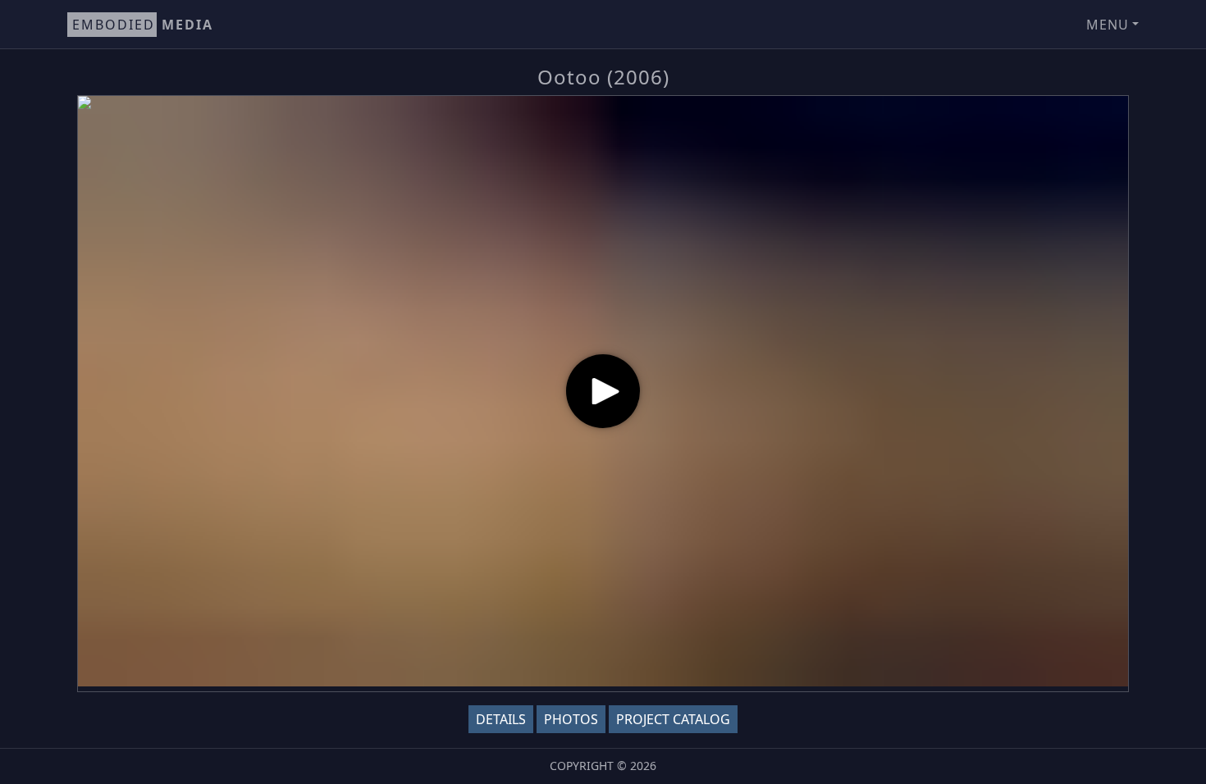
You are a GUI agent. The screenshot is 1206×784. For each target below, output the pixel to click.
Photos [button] (571, 719)
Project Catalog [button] (673, 719)
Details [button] (501, 719)
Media (142, 25)
